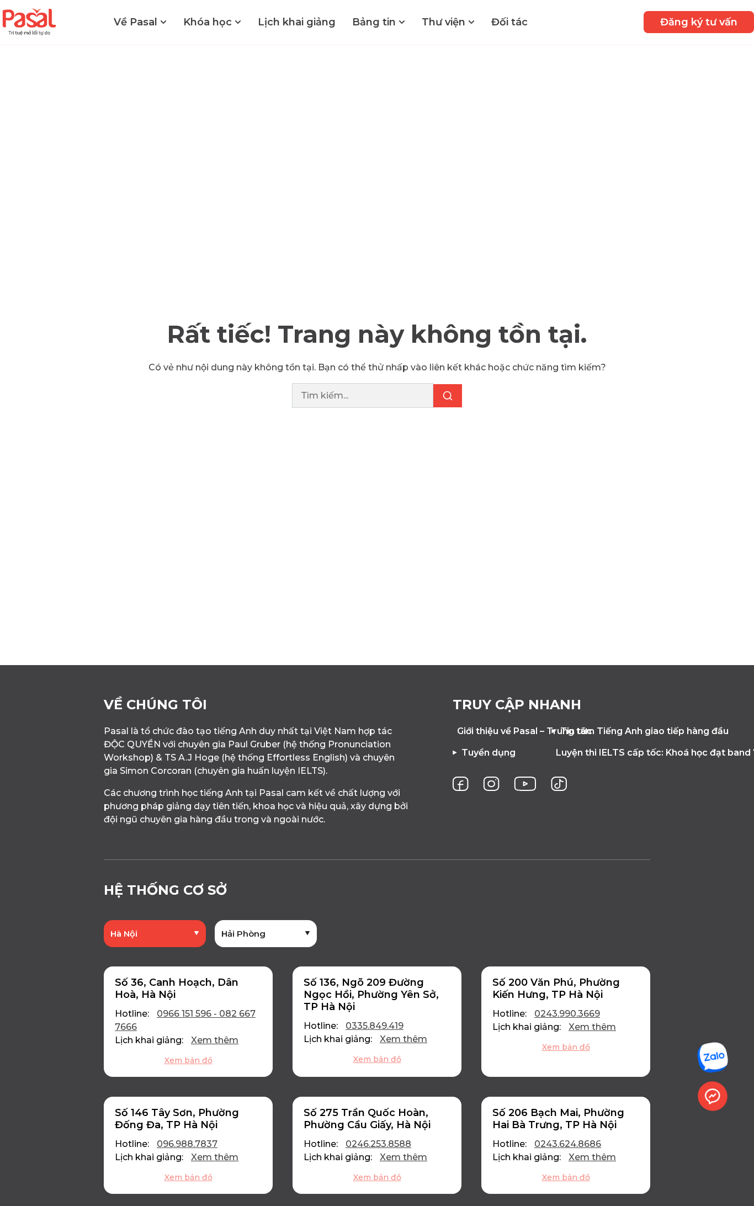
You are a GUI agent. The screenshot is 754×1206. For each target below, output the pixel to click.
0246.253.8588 (378, 1144)
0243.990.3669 (567, 1013)
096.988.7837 (187, 1144)
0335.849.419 (374, 1026)
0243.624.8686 (567, 1144)
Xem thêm (214, 1040)
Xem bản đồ (188, 1060)
